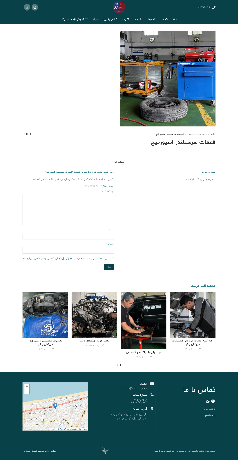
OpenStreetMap (67, 429)
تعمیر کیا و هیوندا (197, 134)
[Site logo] (119, 7)
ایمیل (110, 244)
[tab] (119, 160)
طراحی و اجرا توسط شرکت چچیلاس (39, 451)
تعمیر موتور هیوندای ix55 (94, 341)
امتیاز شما (107, 186)
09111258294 (204, 7)
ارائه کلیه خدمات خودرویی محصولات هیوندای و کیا (192, 342)
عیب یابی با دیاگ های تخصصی (143, 352)
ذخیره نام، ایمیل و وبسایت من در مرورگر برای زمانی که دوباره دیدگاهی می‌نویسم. (66, 258)
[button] (55, 406)
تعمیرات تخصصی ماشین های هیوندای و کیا (45, 342)
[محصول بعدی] (24, 134)
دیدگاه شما (107, 191)
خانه (212, 134)
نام (111, 230)
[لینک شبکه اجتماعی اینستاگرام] (35, 7)
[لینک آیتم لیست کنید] (192, 409)
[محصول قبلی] (30, 134)
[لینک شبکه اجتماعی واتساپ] (27, 7)
